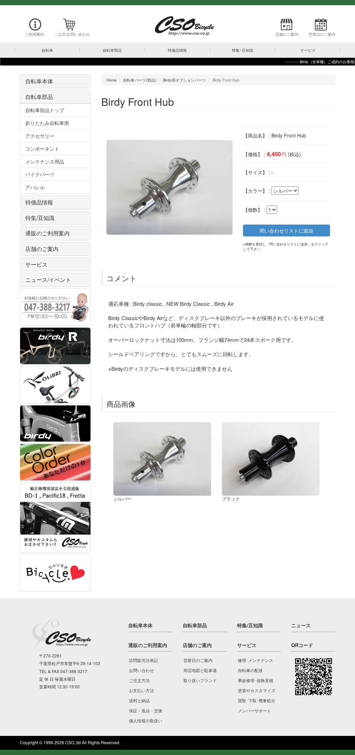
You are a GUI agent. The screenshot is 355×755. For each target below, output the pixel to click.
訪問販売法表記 (143, 660)
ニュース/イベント (48, 280)
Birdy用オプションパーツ (184, 80)
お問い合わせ (141, 670)
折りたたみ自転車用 (47, 122)
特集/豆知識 (39, 218)
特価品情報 (39, 202)
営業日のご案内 (322, 34)
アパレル (35, 187)
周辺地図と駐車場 (200, 670)
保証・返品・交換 (145, 710)
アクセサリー (39, 135)
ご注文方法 (139, 680)
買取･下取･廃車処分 (256, 700)
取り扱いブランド (200, 680)
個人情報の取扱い (145, 720)
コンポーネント (42, 148)
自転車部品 (39, 97)
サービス (36, 264)
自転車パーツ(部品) (139, 80)
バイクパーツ (39, 174)
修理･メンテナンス (255, 660)
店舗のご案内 (286, 34)
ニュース (301, 625)
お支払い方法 (141, 690)
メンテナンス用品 (44, 161)
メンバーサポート (254, 710)
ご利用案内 (34, 34)
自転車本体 (39, 81)
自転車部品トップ (44, 110)
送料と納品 (139, 700)
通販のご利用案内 (47, 233)
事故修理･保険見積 (255, 680)
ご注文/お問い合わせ (72, 34)
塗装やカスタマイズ (256, 690)
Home (111, 80)
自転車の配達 (250, 670)
